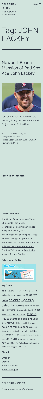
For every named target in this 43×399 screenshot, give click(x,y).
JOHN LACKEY (29, 140)
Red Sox (14, 143)
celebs (20, 310)
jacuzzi (34, 327)
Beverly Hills (13, 291)
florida (4, 323)
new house (32, 339)
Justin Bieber (6, 331)
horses (32, 323)
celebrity (21, 295)
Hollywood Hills (23, 323)
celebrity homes (13, 305)
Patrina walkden (9, 242)
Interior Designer (10, 369)
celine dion (27, 310)
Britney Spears (24, 291)
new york (7, 343)
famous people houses (24, 318)
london (15, 331)
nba (21, 339)
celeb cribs (14, 295)
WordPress (27, 389)
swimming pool (12, 347)
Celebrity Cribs (13, 383)
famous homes (19, 314)
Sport (18, 136)
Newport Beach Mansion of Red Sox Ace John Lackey (21, 68)
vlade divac (24, 347)
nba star (25, 339)
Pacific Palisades (19, 343)
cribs (37, 309)
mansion (15, 335)
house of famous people (16, 326)
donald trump (7, 314)
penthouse (32, 343)
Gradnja (5, 361)
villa (19, 347)
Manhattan (6, 335)
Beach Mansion (15, 140)
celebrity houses (32, 306)
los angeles (23, 331)
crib (33, 310)
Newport (5, 143)
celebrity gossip (21, 300)
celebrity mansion (10, 310)
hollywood (12, 323)
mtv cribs (13, 338)
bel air (4, 291)
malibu (33, 331)
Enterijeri (6, 358)
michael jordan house (26, 335)
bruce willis (34, 291)
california (6, 295)
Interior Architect (10, 365)
